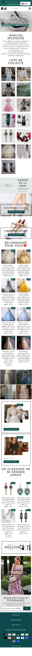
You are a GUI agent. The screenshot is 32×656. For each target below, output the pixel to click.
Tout (16, 478)
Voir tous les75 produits (8, 364)
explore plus (24, 25)
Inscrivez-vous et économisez (16, 630)
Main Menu (16, 615)
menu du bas (16, 625)
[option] (16, 3)
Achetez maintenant (11, 429)
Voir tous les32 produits (8, 536)
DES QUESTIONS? (16, 620)
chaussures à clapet (9, 25)
